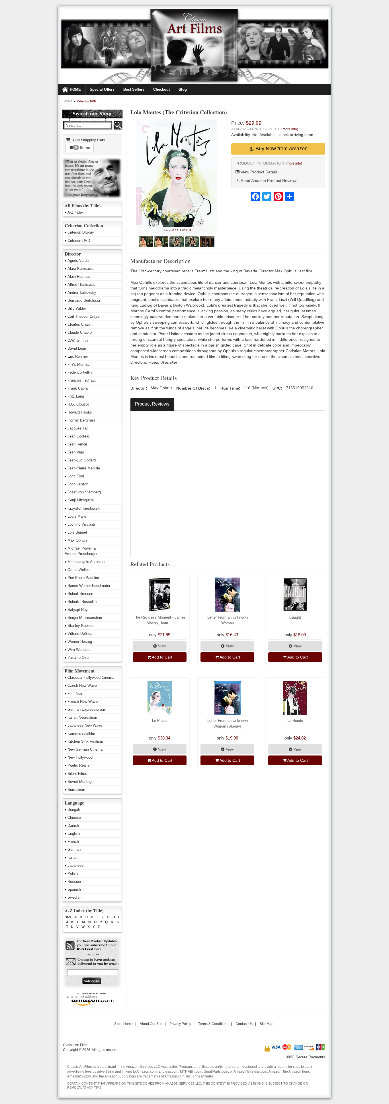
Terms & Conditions (213, 1024)
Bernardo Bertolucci (83, 300)
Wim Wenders (79, 649)
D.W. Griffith (77, 340)
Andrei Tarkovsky (81, 292)
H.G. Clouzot (78, 404)
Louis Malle (76, 516)
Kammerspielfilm (81, 733)
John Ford (75, 476)
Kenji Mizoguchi (80, 500)
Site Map (266, 1024)
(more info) (289, 129)
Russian (74, 881)
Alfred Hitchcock (81, 284)
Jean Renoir (77, 444)
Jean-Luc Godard (81, 460)
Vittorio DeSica (79, 633)
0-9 (68, 917)
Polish (72, 873)
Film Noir (74, 693)
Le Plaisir (159, 720)
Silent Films (77, 773)
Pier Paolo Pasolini (83, 578)
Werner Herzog (79, 641)
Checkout (161, 89)
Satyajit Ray (77, 609)
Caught (295, 617)
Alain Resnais (78, 276)
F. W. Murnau (78, 364)
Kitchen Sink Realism (85, 741)
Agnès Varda (78, 260)
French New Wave (82, 701)
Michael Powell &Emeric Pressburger (81, 551)
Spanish (74, 889)
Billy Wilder (76, 308)
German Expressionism (86, 709)
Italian (72, 857)
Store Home (123, 1024)
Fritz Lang (75, 396)
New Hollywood (80, 757)
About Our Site (151, 1024)
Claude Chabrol (80, 332)
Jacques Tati (78, 428)
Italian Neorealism (82, 717)
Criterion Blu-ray (80, 232)
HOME (75, 89)
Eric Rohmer (77, 356)
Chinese (74, 817)
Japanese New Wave (84, 725)
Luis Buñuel (77, 532)
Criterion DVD (86, 101)
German (74, 849)
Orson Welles (78, 570)
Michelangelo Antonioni (86, 562)
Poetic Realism (80, 765)
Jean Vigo (75, 452)
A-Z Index (75, 212)
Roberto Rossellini (82, 601)
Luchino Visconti (81, 524)
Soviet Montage (80, 781)
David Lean (76, 348)
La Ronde (295, 720)
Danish (73, 825)
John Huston (77, 484)
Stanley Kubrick (80, 625)
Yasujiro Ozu (78, 657)
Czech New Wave (82, 685)
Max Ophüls (77, 540)
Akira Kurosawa (80, 268)
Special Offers (102, 89)
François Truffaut (81, 380)
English (73, 833)
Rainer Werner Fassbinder (88, 586)
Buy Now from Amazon (281, 148)
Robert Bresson (80, 593)
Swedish (74, 897)
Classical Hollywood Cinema (90, 677)
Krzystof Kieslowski (83, 508)
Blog (183, 89)
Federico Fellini (80, 372)
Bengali (73, 809)
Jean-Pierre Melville (83, 468)
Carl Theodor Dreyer (84, 316)
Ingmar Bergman (81, 420)
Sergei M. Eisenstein (84, 617)
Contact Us (244, 1024)
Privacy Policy (180, 1024)
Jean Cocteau (78, 436)
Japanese (75, 865)
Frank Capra (77, 388)
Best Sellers (133, 89)
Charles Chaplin (80, 324)
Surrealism (76, 789)
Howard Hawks (79, 412)
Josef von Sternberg (84, 492)
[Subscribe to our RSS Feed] (92, 946)
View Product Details (258, 172)
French (73, 841)
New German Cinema (85, 749)
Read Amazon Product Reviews (268, 180)
